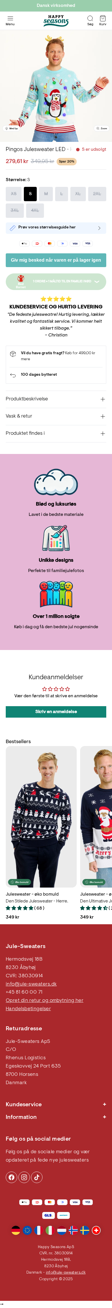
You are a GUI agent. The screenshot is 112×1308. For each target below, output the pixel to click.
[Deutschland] (15, 1230)
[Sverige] (84, 1230)
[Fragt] (56, 356)
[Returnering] (56, 375)
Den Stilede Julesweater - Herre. (37, 901)
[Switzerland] (96, 1230)
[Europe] (27, 1230)
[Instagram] (11, 1177)
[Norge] (73, 1230)
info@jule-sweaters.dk (31, 984)
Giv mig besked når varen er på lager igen (56, 260)
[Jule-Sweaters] (56, 21)
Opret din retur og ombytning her (44, 1000)
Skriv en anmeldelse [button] (56, 712)
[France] (38, 1230)
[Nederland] (61, 1230)
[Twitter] (36, 1177)
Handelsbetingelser (28, 1009)
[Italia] (50, 1230)
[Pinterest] (24, 1177)
